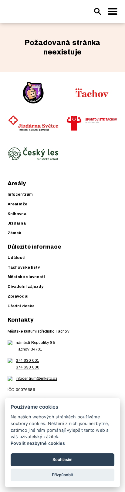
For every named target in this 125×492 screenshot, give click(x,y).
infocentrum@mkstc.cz (36, 378)
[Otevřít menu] (112, 11)
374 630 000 (27, 367)
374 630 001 (27, 360)
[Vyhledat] (97, 11)
